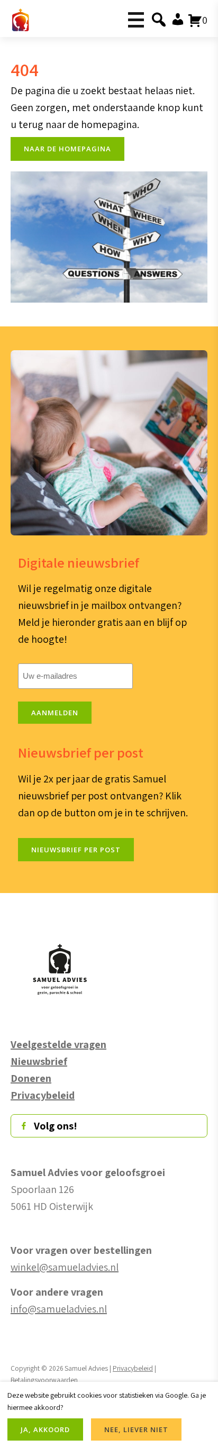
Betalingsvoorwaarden (44, 1380)
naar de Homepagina (67, 148)
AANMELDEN (54, 712)
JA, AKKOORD (45, 1429)
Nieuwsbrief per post (76, 849)
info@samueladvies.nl (59, 1309)
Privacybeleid (133, 1368)
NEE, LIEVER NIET (136, 1429)
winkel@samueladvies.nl (65, 1267)
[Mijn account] (176, 20)
